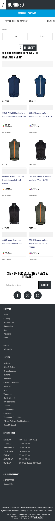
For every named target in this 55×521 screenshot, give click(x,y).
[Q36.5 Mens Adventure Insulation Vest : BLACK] (14, 213)
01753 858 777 (9, 480)
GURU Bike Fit (9, 398)
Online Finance (10, 371)
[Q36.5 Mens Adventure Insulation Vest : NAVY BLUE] (41, 86)
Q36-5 (6, 345)
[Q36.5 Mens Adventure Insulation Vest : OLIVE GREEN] (41, 213)
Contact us (8, 413)
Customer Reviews (11, 382)
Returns (7, 375)
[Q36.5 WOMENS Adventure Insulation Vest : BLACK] (41, 150)
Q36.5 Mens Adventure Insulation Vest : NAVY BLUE (40, 115)
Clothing (7, 318)
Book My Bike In (10, 425)
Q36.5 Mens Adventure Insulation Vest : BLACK (12, 242)
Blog (5, 390)
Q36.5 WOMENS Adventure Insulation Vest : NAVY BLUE (14, 115)
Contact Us (8, 484)
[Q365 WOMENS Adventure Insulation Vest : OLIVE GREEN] (14, 150)
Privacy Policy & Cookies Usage (16, 421)
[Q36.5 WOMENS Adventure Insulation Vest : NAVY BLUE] (14, 86)
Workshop (8, 394)
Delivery (7, 363)
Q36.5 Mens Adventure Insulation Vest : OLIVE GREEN (38, 243)
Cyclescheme (9, 402)
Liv (5, 341)
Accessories (9, 322)
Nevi (5, 330)
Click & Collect (9, 367)
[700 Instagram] (38, 295)
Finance (7, 406)
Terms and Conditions (13, 417)
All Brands (8, 349)
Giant (6, 338)
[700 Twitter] (28, 295)
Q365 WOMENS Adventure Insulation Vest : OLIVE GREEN (13, 180)
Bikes (6, 314)
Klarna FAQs (9, 409)
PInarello (7, 334)
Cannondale (8, 326)
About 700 (8, 386)
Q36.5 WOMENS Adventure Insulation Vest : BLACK (40, 178)
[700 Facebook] (17, 295)
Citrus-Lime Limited (37, 517)
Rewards (7, 379)
